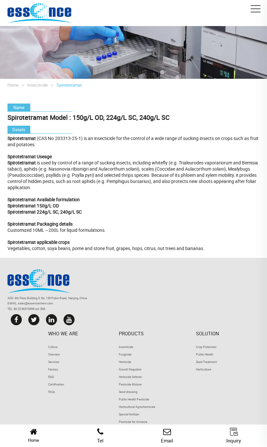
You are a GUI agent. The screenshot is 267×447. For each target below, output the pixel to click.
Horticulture (203, 369)
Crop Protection (206, 347)
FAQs (51, 392)
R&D (51, 377)
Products (131, 333)
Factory (53, 369)
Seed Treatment (206, 362)
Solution (207, 333)
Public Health (204, 354)
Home (13, 85)
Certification (56, 384)
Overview (54, 354)
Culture (53, 347)
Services (53, 362)
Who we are (63, 333)
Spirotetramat (69, 85)
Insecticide (37, 85)
